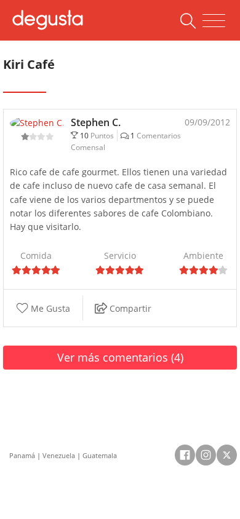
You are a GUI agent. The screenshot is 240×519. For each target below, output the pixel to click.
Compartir (129, 308)
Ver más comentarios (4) (120, 357)
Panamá (22, 455)
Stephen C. (96, 122)
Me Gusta (49, 308)
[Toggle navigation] (213, 21)
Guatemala (99, 455)
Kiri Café (29, 64)
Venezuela (58, 455)
